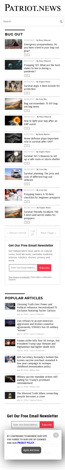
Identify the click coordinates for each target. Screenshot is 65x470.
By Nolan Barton (43, 134)
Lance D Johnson (37, 314)
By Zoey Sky (41, 99)
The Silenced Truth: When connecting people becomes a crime (37, 395)
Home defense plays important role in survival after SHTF (41, 140)
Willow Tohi (35, 370)
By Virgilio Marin (43, 82)
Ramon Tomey (36, 400)
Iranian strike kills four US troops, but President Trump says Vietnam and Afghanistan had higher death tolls (38, 343)
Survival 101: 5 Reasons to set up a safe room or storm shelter (42, 158)
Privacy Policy (25, 442)
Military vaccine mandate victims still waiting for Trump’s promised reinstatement (37, 380)
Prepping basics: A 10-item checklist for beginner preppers (42, 196)
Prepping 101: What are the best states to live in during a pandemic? (42, 68)
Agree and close (31, 450)
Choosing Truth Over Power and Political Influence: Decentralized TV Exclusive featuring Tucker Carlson (37, 307)
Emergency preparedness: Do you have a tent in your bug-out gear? (41, 47)
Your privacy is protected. (19, 277)
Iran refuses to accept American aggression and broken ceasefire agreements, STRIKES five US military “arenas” (37, 325)
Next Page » (48, 232)
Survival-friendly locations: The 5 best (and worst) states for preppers (41, 215)
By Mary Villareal (43, 40)
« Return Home (16, 232)
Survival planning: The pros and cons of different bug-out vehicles (41, 176)
